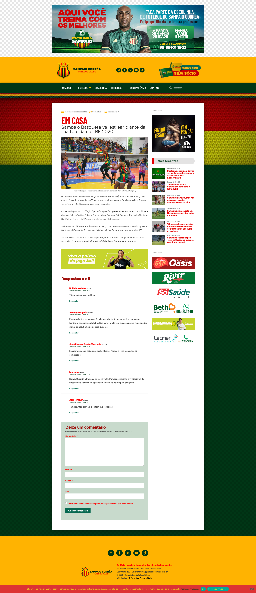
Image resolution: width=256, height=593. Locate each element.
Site (67, 491)
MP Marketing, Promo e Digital (140, 578)
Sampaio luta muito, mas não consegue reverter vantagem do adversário (180, 199)
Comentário (71, 436)
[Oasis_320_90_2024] (173, 270)
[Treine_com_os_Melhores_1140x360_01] (128, 51)
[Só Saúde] (173, 300)
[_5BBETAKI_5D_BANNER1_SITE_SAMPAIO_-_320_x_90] (173, 330)
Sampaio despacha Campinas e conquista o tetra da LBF (178, 186)
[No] (251, 589)
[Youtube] (136, 70)
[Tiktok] (142, 70)
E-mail (69, 481)
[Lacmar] (173, 346)
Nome (68, 470)
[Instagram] (118, 70)
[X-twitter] (130, 70)
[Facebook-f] (124, 70)
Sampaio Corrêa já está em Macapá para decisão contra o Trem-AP (180, 213)
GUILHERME (76, 400)
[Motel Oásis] (173, 151)
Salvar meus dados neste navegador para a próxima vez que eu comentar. (100, 504)
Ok (203, 589)
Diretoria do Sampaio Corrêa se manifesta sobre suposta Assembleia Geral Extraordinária (180, 174)
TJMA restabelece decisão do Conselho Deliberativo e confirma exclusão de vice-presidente (180, 227)
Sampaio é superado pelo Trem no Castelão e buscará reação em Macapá (180, 239)
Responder (73, 301)
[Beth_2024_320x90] (173, 315)
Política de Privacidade (190, 589)
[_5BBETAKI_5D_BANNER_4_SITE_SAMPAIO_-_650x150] (104, 270)
